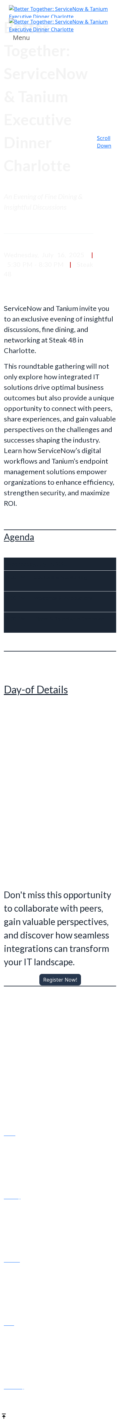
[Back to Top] (4, 1415)
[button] (60, 980)
